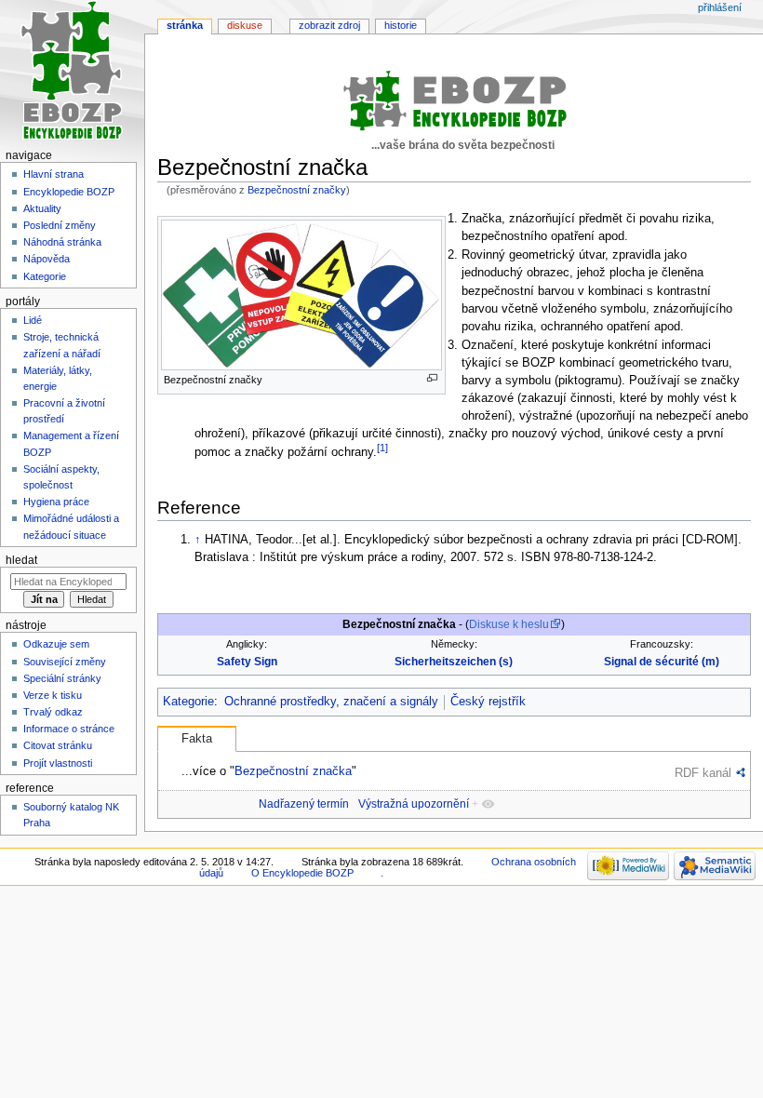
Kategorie (188, 701)
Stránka (185, 25)
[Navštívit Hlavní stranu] (72, 72)
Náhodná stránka (62, 242)
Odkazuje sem (56, 643)
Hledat (21, 560)
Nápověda (46, 258)
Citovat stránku (57, 745)
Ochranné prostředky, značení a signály (331, 701)
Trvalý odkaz (53, 711)
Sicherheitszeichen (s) (454, 661)
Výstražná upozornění (413, 803)
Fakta (196, 738)
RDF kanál (703, 773)
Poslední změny (59, 225)
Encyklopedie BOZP (68, 191)
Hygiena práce (56, 501)
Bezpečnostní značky (297, 189)
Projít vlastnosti (57, 763)
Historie (400, 25)
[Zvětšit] (432, 378)
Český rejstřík (488, 701)
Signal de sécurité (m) (661, 661)
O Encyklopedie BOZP (302, 872)
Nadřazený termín (304, 803)
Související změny (64, 661)
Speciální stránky (62, 678)
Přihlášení (720, 7)
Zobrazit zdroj (329, 25)
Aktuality (42, 208)
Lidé (32, 320)
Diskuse (244, 25)
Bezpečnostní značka (293, 771)
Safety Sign (247, 661)
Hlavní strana (53, 174)
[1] (382, 447)
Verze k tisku (52, 695)
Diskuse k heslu (509, 624)
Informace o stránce (68, 728)
